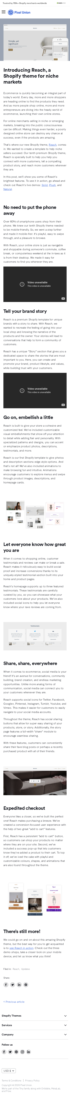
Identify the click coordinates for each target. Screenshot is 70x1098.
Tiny (21, 1088)
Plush (52, 185)
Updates (25, 968)
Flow (8, 1091)
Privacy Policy (32, 1080)
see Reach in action (21, 948)
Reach (52, 144)
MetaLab (55, 1088)
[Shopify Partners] (61, 3)
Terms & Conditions (11, 1080)
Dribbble (45, 1088)
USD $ (7, 1070)
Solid (45, 185)
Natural (7, 189)
